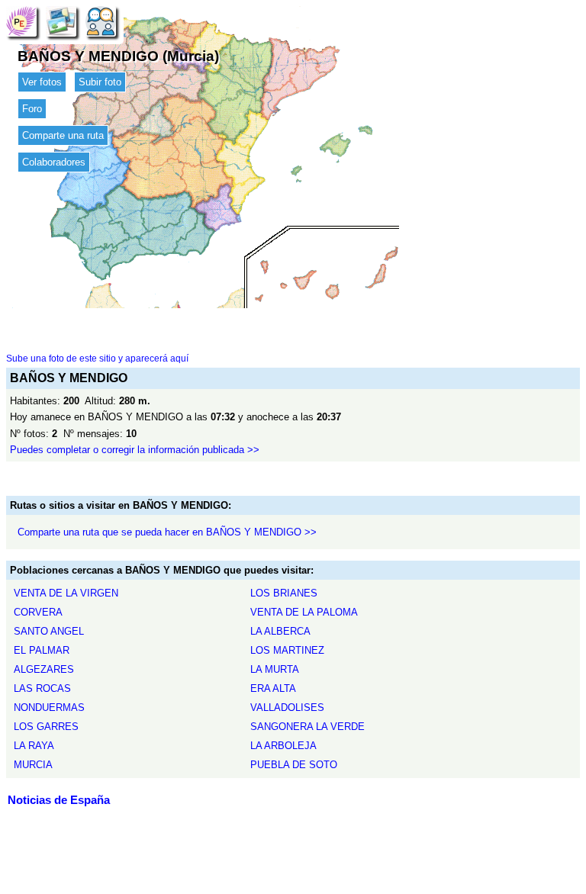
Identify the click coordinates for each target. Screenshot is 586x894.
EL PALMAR (41, 650)
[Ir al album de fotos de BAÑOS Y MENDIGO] (61, 21)
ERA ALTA (273, 688)
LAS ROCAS (42, 688)
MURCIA (33, 764)
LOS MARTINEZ (287, 650)
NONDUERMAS (49, 707)
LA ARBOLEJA (283, 745)
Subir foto (100, 82)
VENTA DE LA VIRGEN (66, 593)
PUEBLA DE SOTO (293, 764)
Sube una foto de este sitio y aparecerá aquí (97, 358)
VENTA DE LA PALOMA (304, 612)
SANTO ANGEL (49, 631)
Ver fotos (42, 82)
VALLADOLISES (287, 707)
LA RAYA (34, 745)
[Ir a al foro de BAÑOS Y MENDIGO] (100, 21)
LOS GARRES (46, 726)
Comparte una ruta (63, 135)
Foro (32, 108)
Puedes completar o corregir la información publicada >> (134, 449)
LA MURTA (274, 669)
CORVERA (38, 612)
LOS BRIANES (283, 593)
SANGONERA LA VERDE (307, 726)
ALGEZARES (44, 669)
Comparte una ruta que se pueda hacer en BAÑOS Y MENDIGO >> (167, 532)
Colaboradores (53, 162)
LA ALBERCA (280, 631)
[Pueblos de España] (21, 21)
